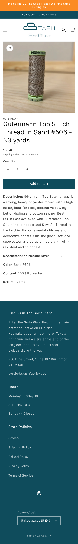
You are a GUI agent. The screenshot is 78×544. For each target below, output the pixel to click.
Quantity (9, 161)
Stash (37, 536)
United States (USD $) (36, 520)
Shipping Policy (19, 447)
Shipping (8, 154)
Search (13, 438)
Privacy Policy (18, 466)
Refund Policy (18, 456)
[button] (5, 29)
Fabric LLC (46, 536)
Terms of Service (20, 475)
